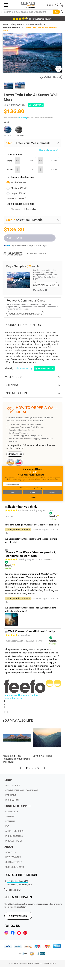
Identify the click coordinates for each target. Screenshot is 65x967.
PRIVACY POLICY (13, 841)
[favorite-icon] (57, 5)
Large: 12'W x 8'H (19, 193)
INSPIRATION (12, 800)
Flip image (15, 209)
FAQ (7, 826)
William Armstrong (23, 368)
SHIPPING (10, 816)
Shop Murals (17, 24)
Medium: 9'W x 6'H (19, 188)
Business (32, 492)
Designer (52, 492)
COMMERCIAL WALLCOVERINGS (21, 790)
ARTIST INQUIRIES (14, 831)
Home (13, 492)
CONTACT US (15, 454)
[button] (20, 768)
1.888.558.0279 (14, 889)
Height (10, 169)
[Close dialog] (61, 467)
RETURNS (10, 821)
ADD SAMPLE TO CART (46, 284)
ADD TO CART (14, 238)
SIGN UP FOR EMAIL (18, 915)
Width (9, 160)
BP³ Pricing (23, 117)
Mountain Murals (11, 27)
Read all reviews (13, 698)
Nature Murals (34, 24)
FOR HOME (10, 795)
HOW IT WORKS (13, 857)
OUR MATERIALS (13, 862)
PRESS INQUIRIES (14, 836)
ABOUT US (10, 852)
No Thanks (32, 497)
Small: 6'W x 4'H (18, 182)
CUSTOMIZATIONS (14, 867)
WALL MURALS (12, 785)
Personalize (31, 209)
